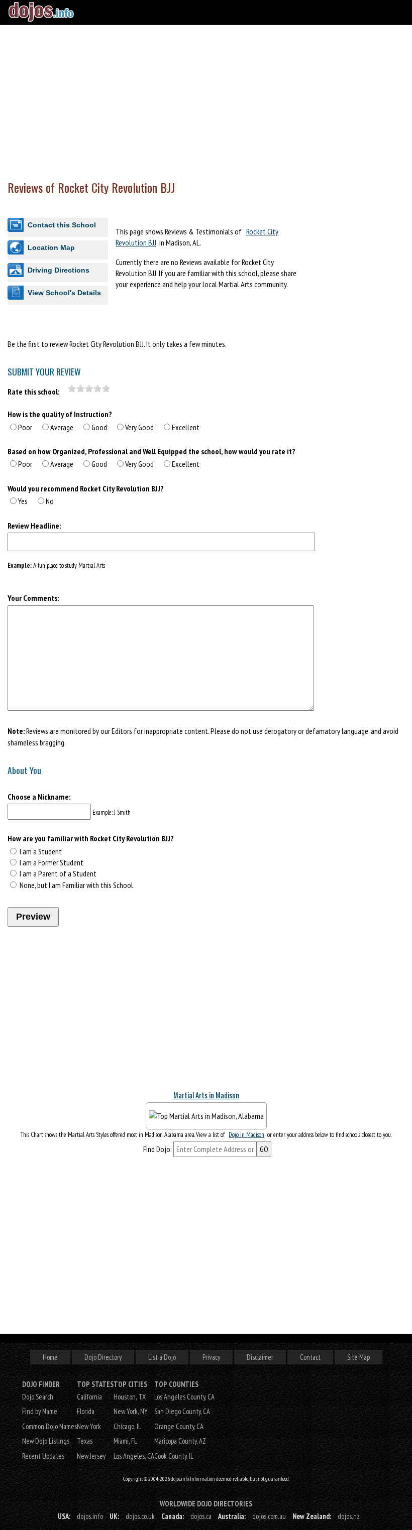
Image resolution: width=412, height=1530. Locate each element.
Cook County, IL (173, 1456)
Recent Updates (43, 1456)
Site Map (358, 1357)
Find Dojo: (157, 1149)
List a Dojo (162, 1357)
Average (61, 427)
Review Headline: (34, 526)
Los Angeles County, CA (184, 1396)
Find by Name (39, 1411)
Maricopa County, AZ (180, 1441)
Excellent (185, 427)
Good (99, 427)
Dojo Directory (103, 1357)
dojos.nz (349, 1516)
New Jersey (91, 1456)
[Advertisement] (206, 100)
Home (50, 1357)
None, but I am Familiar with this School (76, 885)
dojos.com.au (269, 1516)
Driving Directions (58, 270)
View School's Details (64, 293)
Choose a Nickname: (39, 797)
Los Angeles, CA (134, 1456)
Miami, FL (125, 1441)
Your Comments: (33, 598)
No (50, 501)
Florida (85, 1411)
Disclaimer (260, 1357)
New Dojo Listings (45, 1441)
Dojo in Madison (246, 1134)
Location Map (51, 247)
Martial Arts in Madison (206, 1095)
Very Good (139, 427)
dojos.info (90, 1516)
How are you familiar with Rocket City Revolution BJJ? (91, 838)
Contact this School (62, 225)
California (89, 1396)
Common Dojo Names (49, 1426)
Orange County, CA (178, 1426)
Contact (310, 1357)
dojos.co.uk (140, 1516)
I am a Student (41, 851)
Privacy (211, 1357)
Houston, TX (130, 1396)
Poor (25, 427)
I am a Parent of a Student (58, 873)
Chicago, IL (127, 1426)
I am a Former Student (51, 862)
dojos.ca (201, 1516)
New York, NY (131, 1411)
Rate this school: (33, 392)
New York (89, 1426)
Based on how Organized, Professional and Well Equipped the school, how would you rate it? (151, 451)
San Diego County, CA (182, 1411)
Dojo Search (37, 1396)
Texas (84, 1441)
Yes (23, 501)
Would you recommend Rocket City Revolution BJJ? (86, 488)
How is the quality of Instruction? (60, 414)
